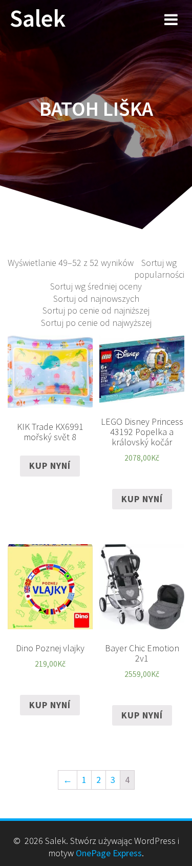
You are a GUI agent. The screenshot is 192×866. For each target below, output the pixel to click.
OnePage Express (109, 853)
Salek (38, 19)
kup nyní (50, 465)
